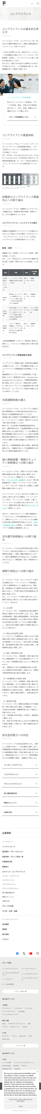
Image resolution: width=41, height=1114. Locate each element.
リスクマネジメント (9, 884)
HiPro (30, 1036)
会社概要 (5, 924)
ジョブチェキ (18, 1008)
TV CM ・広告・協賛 (9, 911)
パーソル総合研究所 (8, 984)
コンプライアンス (8, 880)
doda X (25, 1027)
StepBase (17, 1069)
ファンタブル (29, 1008)
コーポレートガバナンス (10, 876)
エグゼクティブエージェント (16, 1023)
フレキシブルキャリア (8, 1011)
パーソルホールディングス (10, 968)
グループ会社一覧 (21, 991)
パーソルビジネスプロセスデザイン (10, 974)
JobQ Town (5, 1039)
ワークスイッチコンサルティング (23, 1062)
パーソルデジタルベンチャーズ (30, 979)
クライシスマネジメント (10, 888)
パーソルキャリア (7, 979)
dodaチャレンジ (15, 1027)
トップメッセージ (8, 846)
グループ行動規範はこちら (19, 117)
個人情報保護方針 (8, 892)
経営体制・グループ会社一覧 (12, 856)
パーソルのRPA (6, 1062)
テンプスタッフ (6, 1008)
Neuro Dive (22, 1036)
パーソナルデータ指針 (15, 480)
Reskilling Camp (7, 1069)
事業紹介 (5, 866)
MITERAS (16, 1066)
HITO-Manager (6, 1066)
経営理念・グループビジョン (12, 851)
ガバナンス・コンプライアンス (13, 871)
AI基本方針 (6, 901)
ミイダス (4, 1027)
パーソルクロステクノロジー (30, 974)
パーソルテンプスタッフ (29, 968)
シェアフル (5, 1036)
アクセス (5, 939)
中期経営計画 (7, 861)
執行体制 (5, 934)
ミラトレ (14, 1036)
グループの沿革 (8, 906)
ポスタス (24, 1066)
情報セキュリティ (8, 897)
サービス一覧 (21, 1045)
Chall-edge (21, 1011)
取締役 (4, 929)
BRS (29, 1023)
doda (4, 1023)
